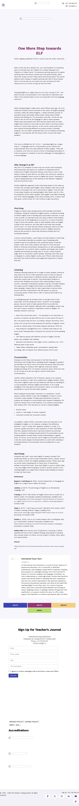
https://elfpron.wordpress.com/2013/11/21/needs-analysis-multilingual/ (38, 524)
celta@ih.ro (72, 6)
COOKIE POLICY (31, 722)
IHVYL (39, 610)
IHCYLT (64, 605)
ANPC (11, 725)
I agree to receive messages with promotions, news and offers (34, 671)
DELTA (39, 605)
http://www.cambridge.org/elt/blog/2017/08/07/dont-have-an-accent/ (38, 512)
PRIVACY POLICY (16, 722)
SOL (17, 725)
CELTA (15, 605)
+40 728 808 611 (71, 3)
